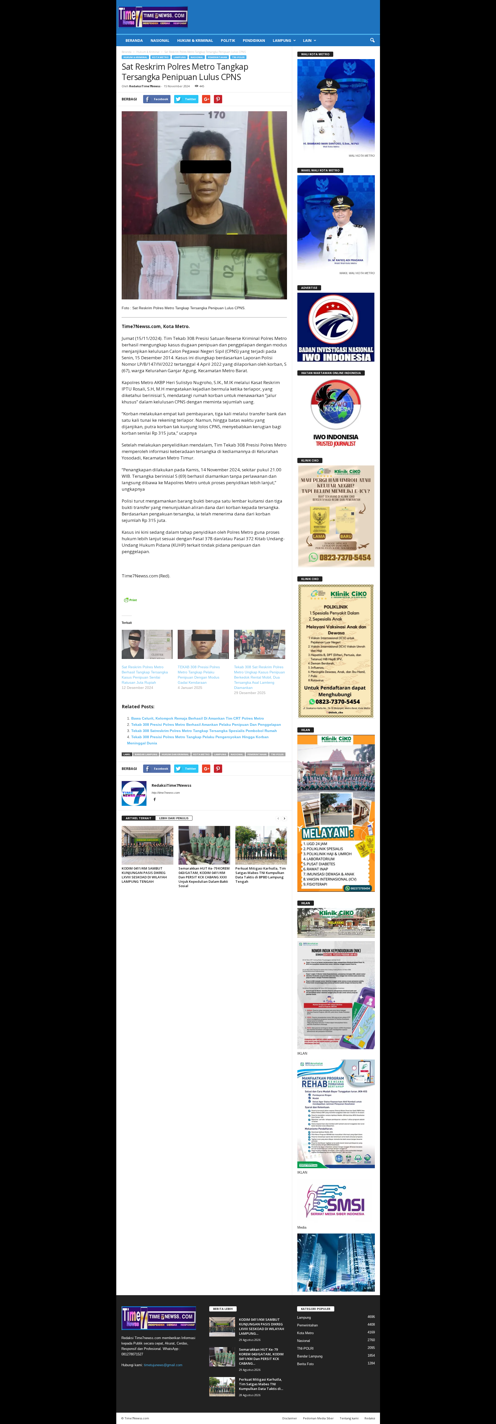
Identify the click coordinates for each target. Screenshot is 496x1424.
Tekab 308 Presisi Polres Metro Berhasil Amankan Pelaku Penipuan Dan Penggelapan (206, 724)
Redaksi (370, 1418)
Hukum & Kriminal (195, 40)
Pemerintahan (217, 57)
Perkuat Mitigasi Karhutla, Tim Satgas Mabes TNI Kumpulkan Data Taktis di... (261, 1384)
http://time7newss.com (166, 792)
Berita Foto (305, 1364)
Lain (307, 40)
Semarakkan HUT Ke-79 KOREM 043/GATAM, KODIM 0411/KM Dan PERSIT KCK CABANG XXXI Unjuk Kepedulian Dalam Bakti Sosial (204, 877)
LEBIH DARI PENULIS (174, 818)
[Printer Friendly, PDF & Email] (130, 602)
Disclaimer (289, 1418)
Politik (228, 40)
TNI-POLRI (238, 57)
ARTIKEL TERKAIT (138, 818)
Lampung (282, 40)
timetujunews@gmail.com (163, 1365)
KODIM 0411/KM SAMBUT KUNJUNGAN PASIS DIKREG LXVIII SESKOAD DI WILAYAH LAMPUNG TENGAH (144, 875)
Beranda (134, 40)
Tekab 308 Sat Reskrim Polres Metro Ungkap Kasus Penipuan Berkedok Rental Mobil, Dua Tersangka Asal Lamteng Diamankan (259, 677)
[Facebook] (155, 800)
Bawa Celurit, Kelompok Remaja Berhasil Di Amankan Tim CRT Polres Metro (197, 718)
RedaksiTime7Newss (144, 86)
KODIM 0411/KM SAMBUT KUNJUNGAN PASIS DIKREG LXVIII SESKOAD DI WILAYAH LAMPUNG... (261, 1326)
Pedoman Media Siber (318, 1418)
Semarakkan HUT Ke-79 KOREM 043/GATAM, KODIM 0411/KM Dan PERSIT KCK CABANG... (261, 1356)
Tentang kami (349, 1418)
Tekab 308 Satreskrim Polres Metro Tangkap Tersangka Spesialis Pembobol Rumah (204, 731)
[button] (372, 40)
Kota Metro (160, 57)
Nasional (160, 40)
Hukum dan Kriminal (175, 754)
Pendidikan (254, 40)
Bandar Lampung (146, 754)
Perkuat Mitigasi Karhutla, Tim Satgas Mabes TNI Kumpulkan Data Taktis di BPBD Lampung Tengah (260, 875)
